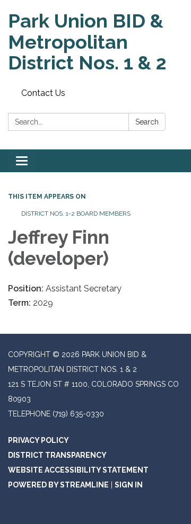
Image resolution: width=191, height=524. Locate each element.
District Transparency (57, 455)
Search (147, 122)
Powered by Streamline (58, 485)
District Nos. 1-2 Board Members (76, 213)
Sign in (129, 485)
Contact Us (43, 93)
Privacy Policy (38, 440)
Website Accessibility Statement (78, 470)
